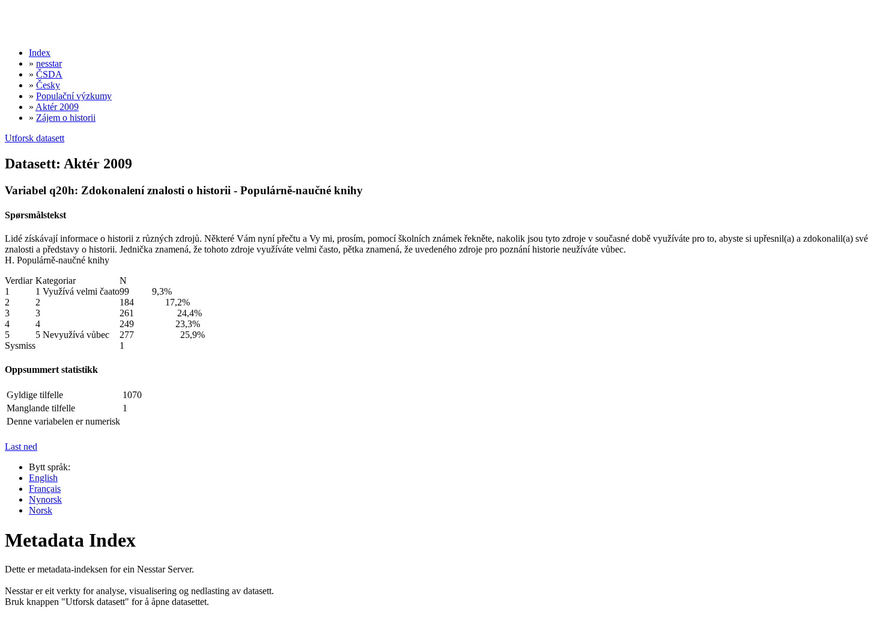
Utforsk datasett (34, 138)
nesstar (49, 63)
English (43, 478)
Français (45, 488)
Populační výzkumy (74, 96)
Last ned (21, 446)
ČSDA (49, 74)
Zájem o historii (66, 117)
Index (39, 53)
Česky (48, 85)
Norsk (40, 510)
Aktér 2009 (57, 107)
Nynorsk (45, 499)
